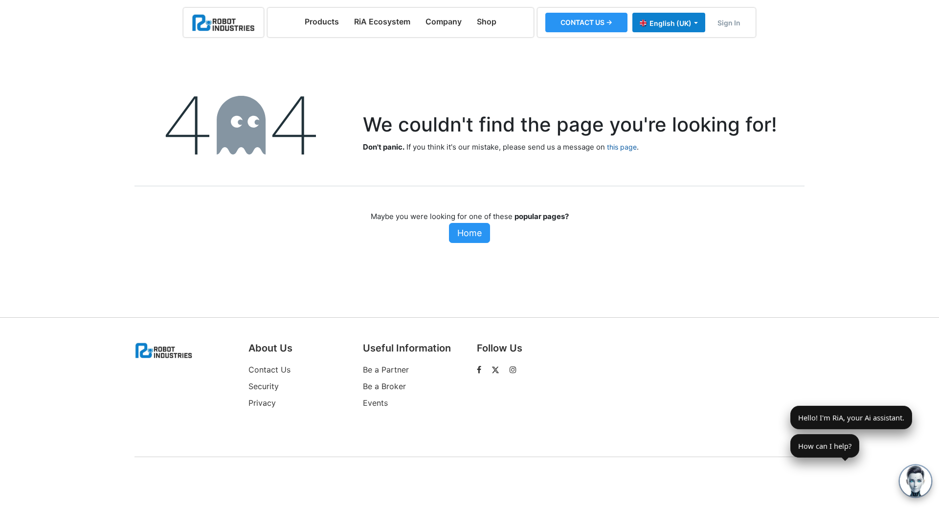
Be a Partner (386, 369)
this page (622, 147)
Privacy (262, 403)
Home (469, 233)
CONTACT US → (586, 22)
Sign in (728, 23)
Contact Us (269, 369)
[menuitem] (322, 21)
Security (263, 386)
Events (375, 403)
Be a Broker (384, 386)
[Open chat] (915, 481)
